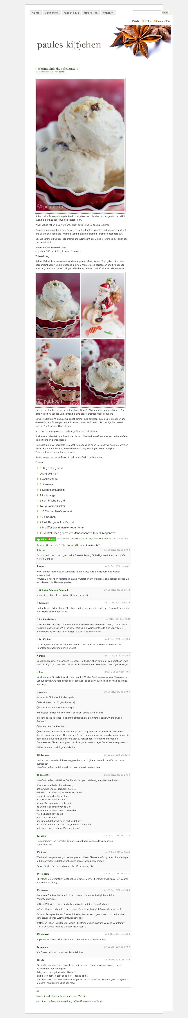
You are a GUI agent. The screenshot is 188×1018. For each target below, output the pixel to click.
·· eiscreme (97, 538)
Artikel (147, 21)
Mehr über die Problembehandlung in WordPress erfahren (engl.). (69, 1001)
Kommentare (163, 21)
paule (61, 71)
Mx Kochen (45, 639)
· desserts (75, 538)
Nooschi (45, 873)
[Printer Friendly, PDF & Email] (45, 539)
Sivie (43, 835)
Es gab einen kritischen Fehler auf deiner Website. (61, 996)
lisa (41, 672)
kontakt (108, 12)
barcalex (44, 603)
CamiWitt (45, 775)
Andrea (45, 755)
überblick (91, 12)
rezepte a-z (71, 12)
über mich (52, 12)
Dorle (42, 655)
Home (36, 12)
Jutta (42, 550)
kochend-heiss (47, 619)
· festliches (86, 538)
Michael (45, 934)
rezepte (107, 538)
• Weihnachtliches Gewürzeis (56, 68)
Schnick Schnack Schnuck (53, 590)
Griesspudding (56, 216)
